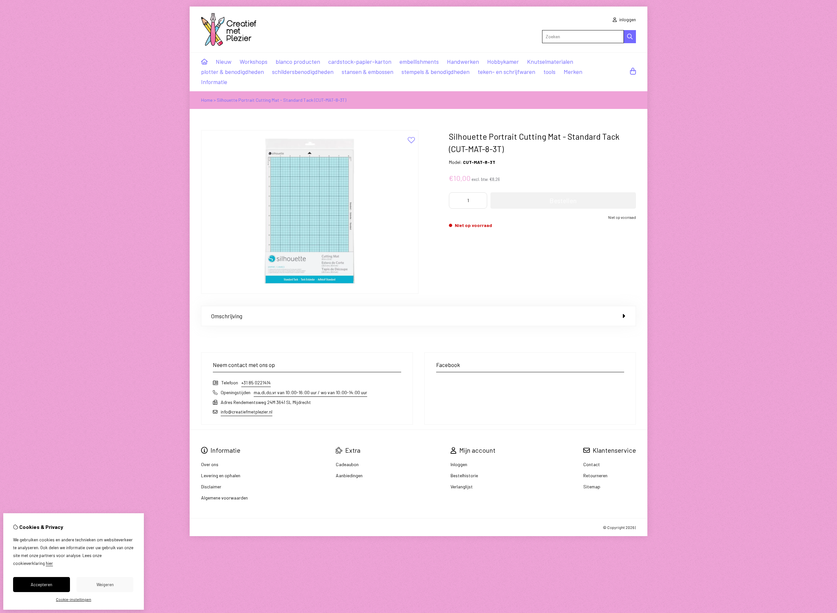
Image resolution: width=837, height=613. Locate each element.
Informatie (214, 81)
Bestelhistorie (464, 475)
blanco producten (298, 61)
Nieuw (223, 61)
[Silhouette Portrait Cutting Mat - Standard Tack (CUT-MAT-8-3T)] (309, 292)
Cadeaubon (347, 464)
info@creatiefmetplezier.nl (246, 411)
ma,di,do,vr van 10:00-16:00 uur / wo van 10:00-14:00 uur (310, 392)
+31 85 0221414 (256, 382)
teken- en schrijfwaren (506, 71)
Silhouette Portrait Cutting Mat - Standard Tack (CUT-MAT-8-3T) (281, 100)
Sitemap (591, 486)
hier (49, 563)
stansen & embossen (367, 71)
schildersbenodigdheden (302, 71)
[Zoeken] (630, 36)
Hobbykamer (503, 61)
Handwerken (463, 61)
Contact (591, 464)
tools (549, 71)
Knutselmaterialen (550, 61)
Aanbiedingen (349, 475)
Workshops (253, 61)
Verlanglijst (462, 486)
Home (207, 100)
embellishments (419, 61)
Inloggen (459, 464)
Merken (573, 71)
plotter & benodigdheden (232, 71)
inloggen (627, 19)
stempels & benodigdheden (435, 71)
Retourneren (595, 475)
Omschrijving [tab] (226, 316)
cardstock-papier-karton (359, 61)
